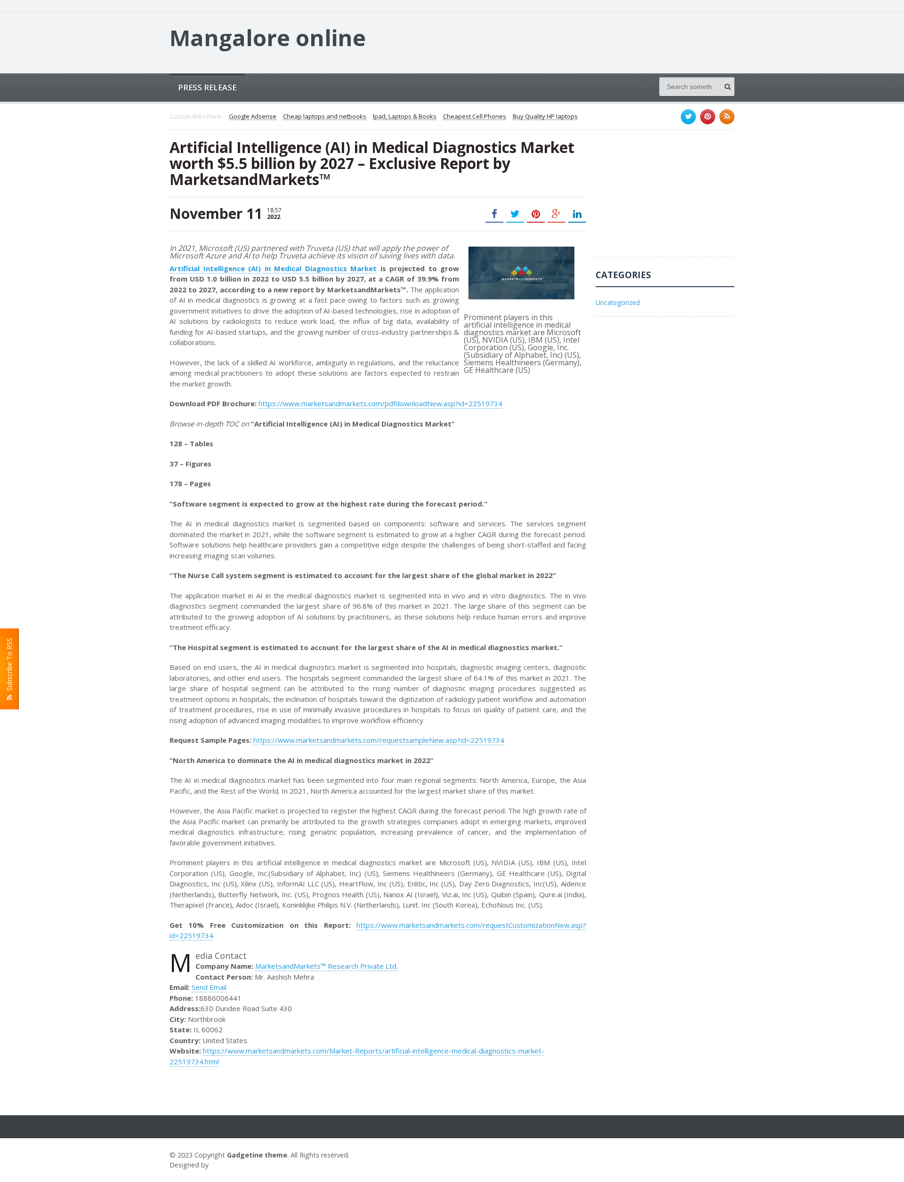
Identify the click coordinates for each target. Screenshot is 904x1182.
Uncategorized (618, 302)
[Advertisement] (666, 198)
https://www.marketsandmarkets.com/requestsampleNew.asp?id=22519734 (378, 740)
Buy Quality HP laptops (545, 116)
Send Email (209, 987)
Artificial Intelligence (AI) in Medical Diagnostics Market (273, 268)
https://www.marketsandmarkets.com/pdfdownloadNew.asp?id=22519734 (380, 403)
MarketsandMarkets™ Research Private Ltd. (326, 966)
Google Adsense (252, 116)
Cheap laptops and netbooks (324, 116)
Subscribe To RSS (9, 666)
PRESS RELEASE (207, 87)
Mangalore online (268, 38)
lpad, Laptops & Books (404, 116)
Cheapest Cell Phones (474, 116)
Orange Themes (238, 1164)
